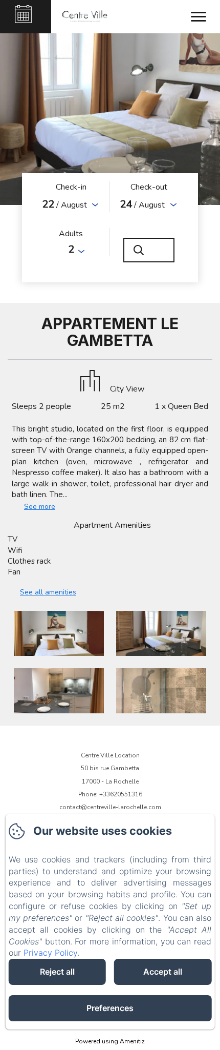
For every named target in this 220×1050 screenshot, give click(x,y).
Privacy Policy (50, 953)
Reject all (57, 971)
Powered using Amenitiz (110, 1041)
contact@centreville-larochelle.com (110, 807)
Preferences (110, 1008)
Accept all (162, 971)
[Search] (148, 250)
